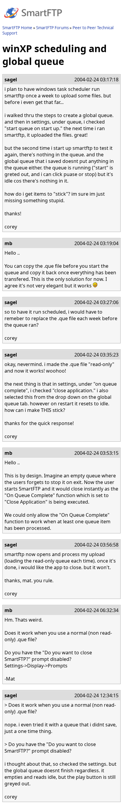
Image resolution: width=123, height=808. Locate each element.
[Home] (33, 21)
